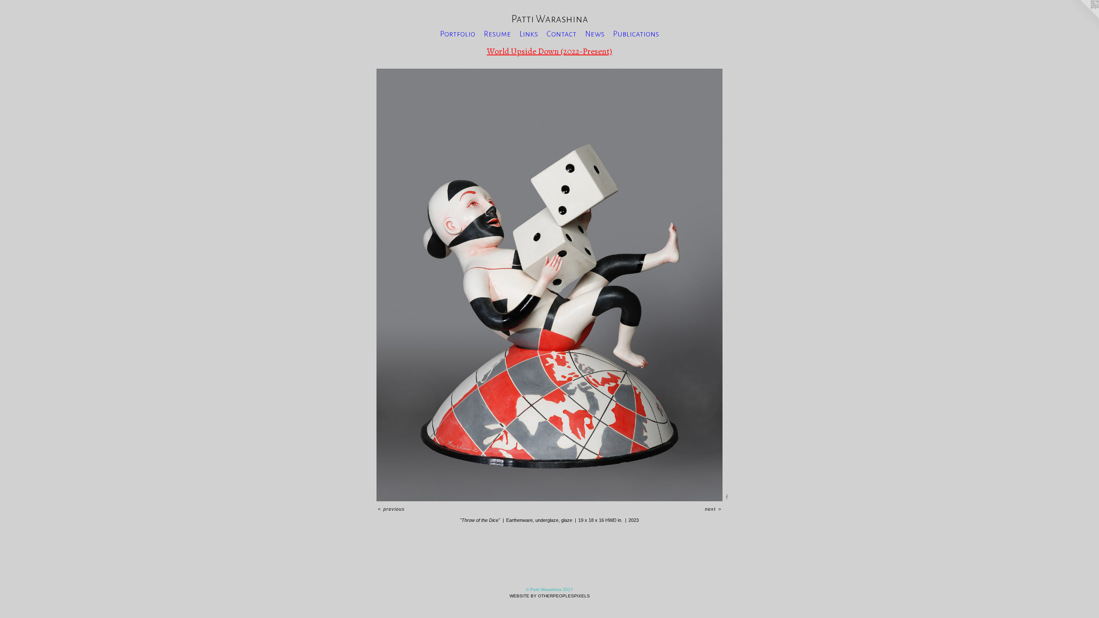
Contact (561, 34)
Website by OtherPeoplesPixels (550, 596)
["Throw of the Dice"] (549, 285)
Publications (636, 34)
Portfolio (457, 34)
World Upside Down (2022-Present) (549, 51)
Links (528, 34)
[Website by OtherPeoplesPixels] (1082, 17)
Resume (497, 34)
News (594, 34)
